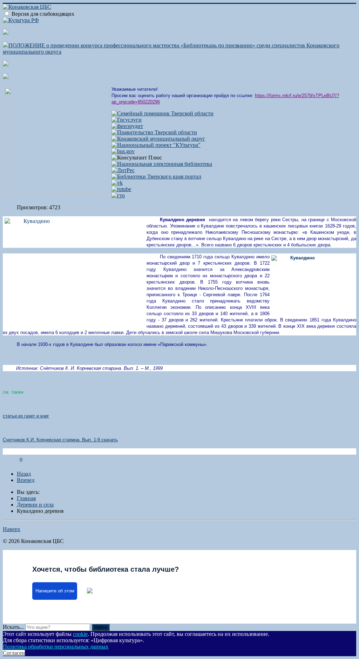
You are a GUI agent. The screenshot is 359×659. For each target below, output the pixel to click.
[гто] (118, 195)
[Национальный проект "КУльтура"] (156, 145)
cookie (80, 634)
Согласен (14, 653)
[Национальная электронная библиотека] (161, 164)
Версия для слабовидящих (43, 14)
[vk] (117, 183)
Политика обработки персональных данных (55, 647)
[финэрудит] (127, 126)
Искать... (13, 627)
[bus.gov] (123, 151)
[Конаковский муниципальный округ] (158, 139)
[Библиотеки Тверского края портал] (156, 176)
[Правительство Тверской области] (154, 132)
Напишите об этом (54, 591)
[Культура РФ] (21, 20)
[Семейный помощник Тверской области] (162, 113)
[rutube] (121, 189)
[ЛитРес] (123, 170)
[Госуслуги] (126, 120)
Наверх (11, 529)
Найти (100, 627)
